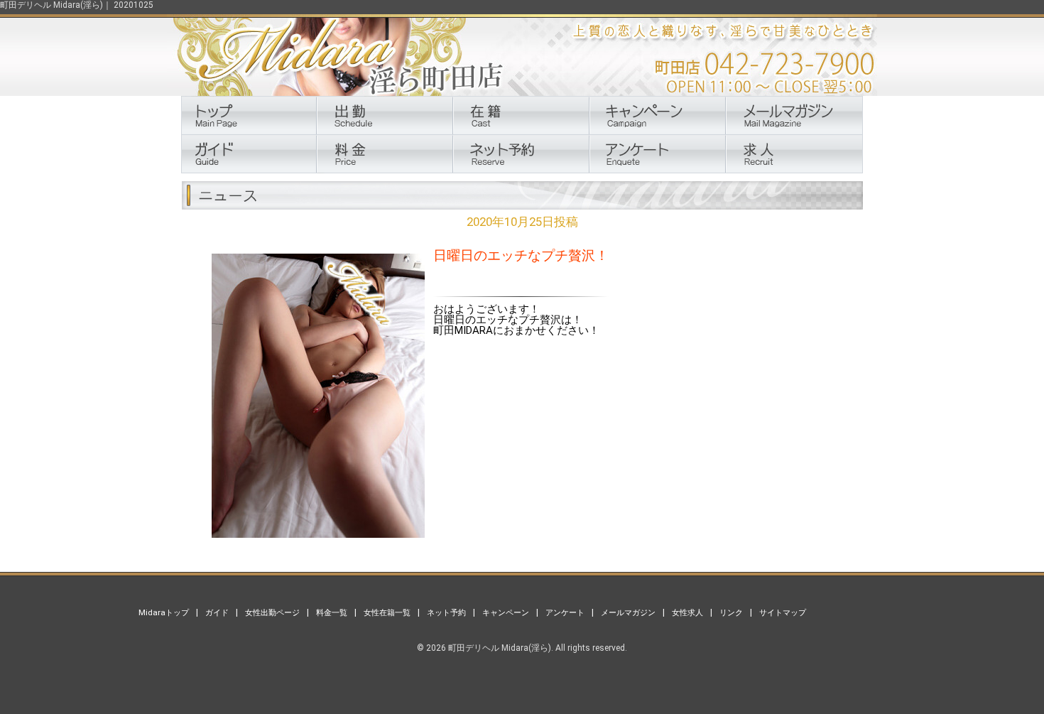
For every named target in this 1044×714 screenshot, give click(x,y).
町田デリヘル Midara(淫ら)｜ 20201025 (76, 5)
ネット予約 (446, 612)
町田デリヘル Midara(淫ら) (499, 648)
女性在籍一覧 (387, 612)
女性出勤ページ (272, 612)
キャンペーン (505, 612)
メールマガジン (628, 612)
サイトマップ (782, 612)
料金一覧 (331, 612)
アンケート (564, 612)
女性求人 (687, 612)
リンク (731, 612)
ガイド (217, 612)
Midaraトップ (163, 612)
